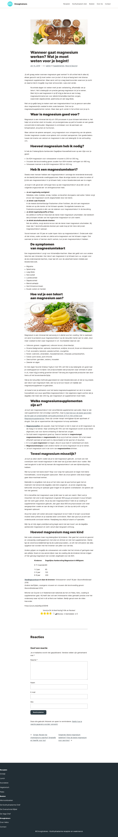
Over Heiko (4, 822)
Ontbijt (2, 774)
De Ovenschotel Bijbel (8, 809)
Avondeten (4, 783)
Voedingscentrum (32, 580)
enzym (68, 498)
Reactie (34, 660)
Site (31, 702)
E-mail (32, 692)
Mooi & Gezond (71, 66)
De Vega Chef (5, 814)
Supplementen (58, 66)
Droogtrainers (20, 4)
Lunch (2, 778)
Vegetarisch (4, 787)
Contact (3, 827)
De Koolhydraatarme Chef (10, 805)
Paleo (2, 792)
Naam (32, 683)
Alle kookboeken (6, 800)
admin (48, 66)
